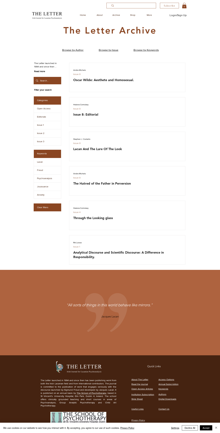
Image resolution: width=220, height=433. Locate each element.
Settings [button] (175, 427)
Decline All (190, 427)
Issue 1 (76, 246)
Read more (39, 71)
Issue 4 (77, 212)
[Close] (216, 427)
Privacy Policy (127, 427)
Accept (206, 427)
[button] (184, 5)
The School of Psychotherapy (91, 393)
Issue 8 (77, 74)
